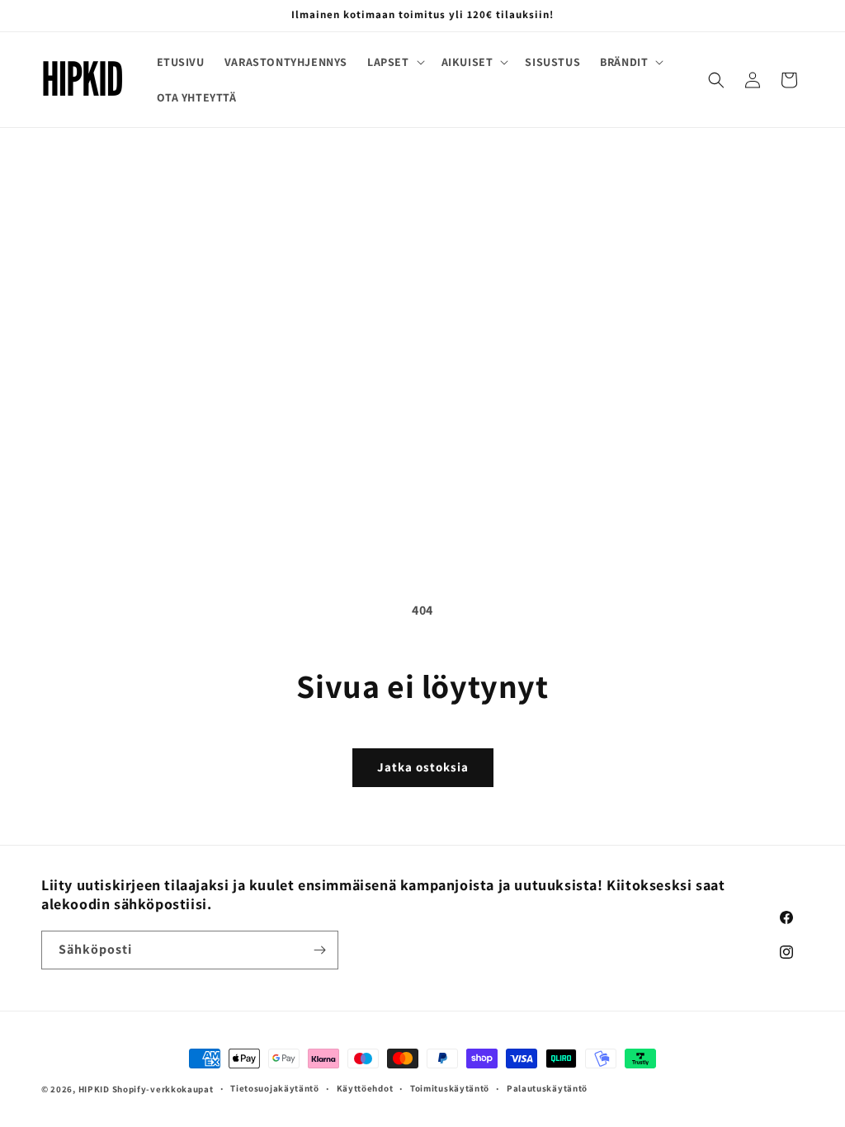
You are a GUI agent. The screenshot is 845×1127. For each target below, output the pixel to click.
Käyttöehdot (365, 1088)
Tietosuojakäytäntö (274, 1088)
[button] (394, 62)
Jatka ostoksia (423, 767)
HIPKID (94, 1089)
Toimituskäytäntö (449, 1088)
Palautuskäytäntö (547, 1088)
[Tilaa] (319, 950)
